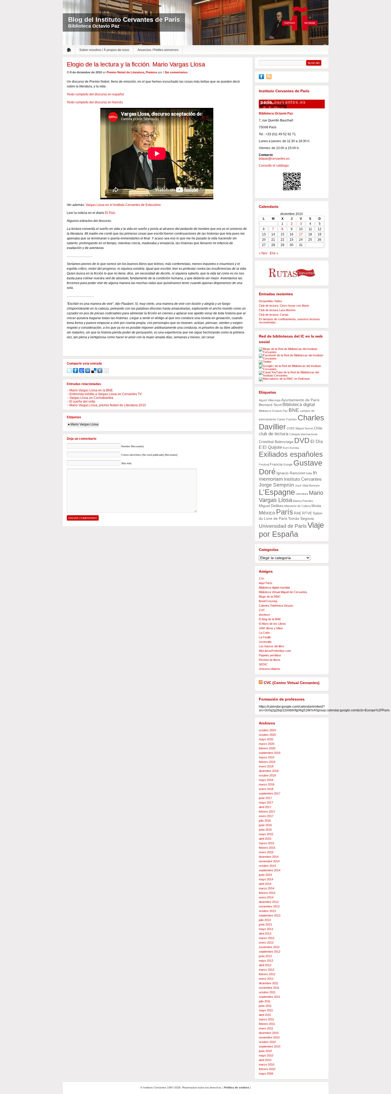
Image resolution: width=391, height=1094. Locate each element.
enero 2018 (266, 789)
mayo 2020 (266, 739)
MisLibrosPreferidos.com (275, 650)
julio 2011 (265, 1001)
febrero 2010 (267, 1069)
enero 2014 (266, 897)
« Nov (263, 253)
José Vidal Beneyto (307, 485)
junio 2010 (265, 1051)
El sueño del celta (82, 401)
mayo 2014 (266, 879)
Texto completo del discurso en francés (95, 102)
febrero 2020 (267, 748)
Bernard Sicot (270, 405)
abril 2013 (265, 933)
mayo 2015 (266, 834)
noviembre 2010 (269, 1037)
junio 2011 (265, 1005)
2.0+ (261, 578)
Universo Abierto (269, 668)
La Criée (264, 632)
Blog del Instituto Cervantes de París (124, 19)
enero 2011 (266, 1028)
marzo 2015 (266, 843)
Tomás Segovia (301, 518)
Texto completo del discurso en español (95, 94)
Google (288, 464)
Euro (286, 447)
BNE (294, 410)
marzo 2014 (266, 888)
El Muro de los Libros (272, 623)
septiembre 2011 (269, 996)
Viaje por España (291, 529)
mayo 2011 (266, 1010)
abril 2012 (265, 965)
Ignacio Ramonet (290, 473)
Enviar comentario (82, 518)
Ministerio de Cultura (297, 506)
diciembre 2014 (268, 856)
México (267, 513)
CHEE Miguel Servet (300, 428)
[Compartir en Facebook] (75, 372)
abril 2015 (265, 838)
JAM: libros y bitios (271, 628)
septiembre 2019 (269, 752)
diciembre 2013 (268, 901)
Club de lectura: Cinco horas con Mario (284, 305)
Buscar (314, 63)
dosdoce (264, 614)
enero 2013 (266, 942)
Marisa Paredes (303, 500)
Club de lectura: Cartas (274, 314)
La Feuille (265, 637)
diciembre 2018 (268, 770)
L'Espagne (277, 492)
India (309, 473)
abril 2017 (265, 807)
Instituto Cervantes (300, 18)
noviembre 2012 (269, 947)
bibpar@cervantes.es (274, 158)
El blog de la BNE (270, 619)
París (284, 512)
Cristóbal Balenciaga (276, 442)
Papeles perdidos (270, 655)
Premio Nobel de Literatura (125, 72)
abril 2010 (265, 1060)
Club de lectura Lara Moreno (277, 310)
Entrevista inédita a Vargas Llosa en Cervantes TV (105, 394)
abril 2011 (265, 1014)
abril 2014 (265, 883)
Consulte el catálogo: (274, 165)
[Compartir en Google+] (81, 372)
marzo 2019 (266, 757)
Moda (316, 506)
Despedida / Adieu (270, 301)
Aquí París (265, 583)
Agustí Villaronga (269, 400)
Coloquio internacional (303, 434)
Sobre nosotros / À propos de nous (104, 50)
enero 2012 (266, 978)
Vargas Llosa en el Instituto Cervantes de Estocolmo (123, 205)
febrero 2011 (267, 1023)
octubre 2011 (267, 992)
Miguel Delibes (271, 506)
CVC (262, 610)
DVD (302, 441)
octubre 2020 (267, 734)
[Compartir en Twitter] (69, 372)
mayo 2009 (266, 1073)
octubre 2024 (267, 730)
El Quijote (272, 447)
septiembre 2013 (269, 915)
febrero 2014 (267, 892)
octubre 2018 (267, 775)
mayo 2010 (266, 1055)
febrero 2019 (267, 761)
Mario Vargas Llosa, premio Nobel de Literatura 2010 (107, 405)
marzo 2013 (266, 938)
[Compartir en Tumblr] (100, 372)
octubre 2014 (267, 865)
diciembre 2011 (268, 983)
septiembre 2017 (269, 793)
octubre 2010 (267, 1042)
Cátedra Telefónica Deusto (276, 605)
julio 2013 (265, 920)
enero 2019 (266, 766)
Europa (294, 447)
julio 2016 (265, 820)
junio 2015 (265, 829)
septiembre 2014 (269, 870)
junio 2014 (265, 874)
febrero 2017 (267, 811)
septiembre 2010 (269, 1046)
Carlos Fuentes (287, 419)
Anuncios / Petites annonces (158, 50)
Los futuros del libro (271, 646)
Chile (318, 428)
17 (301, 234)
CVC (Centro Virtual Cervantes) (291, 683)
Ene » (274, 253)
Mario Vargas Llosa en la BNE (91, 390)
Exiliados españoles (291, 454)
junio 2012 (265, 956)
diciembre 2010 (268, 1032)
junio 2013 (265, 924)
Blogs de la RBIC (270, 596)
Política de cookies (236, 1087)
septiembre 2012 (269, 951)
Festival (264, 464)
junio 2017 (265, 798)
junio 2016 (265, 825)
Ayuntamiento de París (300, 400)
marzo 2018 (266, 784)
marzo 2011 (266, 1019)
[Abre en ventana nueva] (261, 78)
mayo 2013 (266, 929)
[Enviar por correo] (106, 372)
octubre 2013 (267, 911)
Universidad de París (283, 526)
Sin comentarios (176, 72)
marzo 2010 (266, 1064)
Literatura (302, 493)
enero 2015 (266, 852)
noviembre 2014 (269, 861)
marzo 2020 (266, 743)
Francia (276, 464)
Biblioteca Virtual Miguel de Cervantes (283, 592)
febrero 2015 (267, 847)
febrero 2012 (267, 974)
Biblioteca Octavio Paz (273, 410)
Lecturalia (265, 641)
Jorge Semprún (276, 485)
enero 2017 (266, 816)
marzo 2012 (266, 969)
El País (110, 213)
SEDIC (263, 664)
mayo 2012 (266, 960)
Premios (151, 72)
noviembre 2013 (269, 906)
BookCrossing (268, 601)
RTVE (307, 513)
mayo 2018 (266, 780)
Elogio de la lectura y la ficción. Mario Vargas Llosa (136, 64)
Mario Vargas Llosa (84, 424)
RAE (297, 513)
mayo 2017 (266, 802)
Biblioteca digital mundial (274, 587)
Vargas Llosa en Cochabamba (91, 398)
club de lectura (273, 433)
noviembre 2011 (269, 987)
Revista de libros (269, 659)
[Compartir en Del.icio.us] (94, 372)
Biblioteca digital (298, 404)
